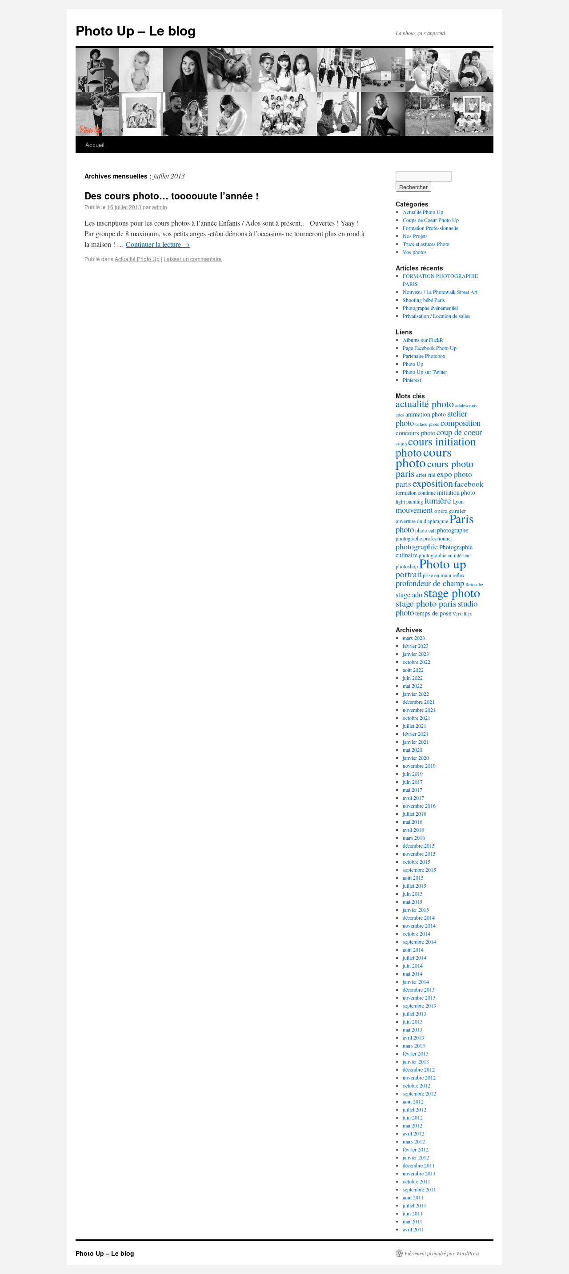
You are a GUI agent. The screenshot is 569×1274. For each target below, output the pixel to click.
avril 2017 (413, 797)
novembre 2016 (419, 805)
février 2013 (416, 1053)
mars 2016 (414, 837)
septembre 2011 (419, 1189)
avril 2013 (413, 1037)
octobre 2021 (416, 717)
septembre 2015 (419, 869)
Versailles (462, 614)
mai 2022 (412, 685)
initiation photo (456, 492)
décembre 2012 (419, 1069)
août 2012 (413, 1101)
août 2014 (413, 949)
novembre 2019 (419, 765)
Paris (461, 518)
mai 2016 (412, 821)
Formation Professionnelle (430, 227)
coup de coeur (459, 432)
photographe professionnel (424, 538)
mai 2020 (412, 749)
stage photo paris (426, 603)
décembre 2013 (419, 989)
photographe (452, 530)
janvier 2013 (416, 1061)
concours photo (415, 432)
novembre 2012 (419, 1077)
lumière (438, 500)
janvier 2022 (416, 693)
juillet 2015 (414, 885)
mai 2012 (412, 1125)
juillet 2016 (414, 813)
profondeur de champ (430, 582)
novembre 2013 (419, 997)
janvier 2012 (416, 1157)
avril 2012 (413, 1133)
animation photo (425, 414)
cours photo (424, 457)
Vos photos (415, 251)
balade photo (427, 424)
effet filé (426, 475)
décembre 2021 (419, 701)
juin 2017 (413, 781)
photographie (417, 546)
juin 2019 (413, 773)
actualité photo (425, 403)
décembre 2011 (419, 1165)
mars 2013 (414, 1045)
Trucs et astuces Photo (426, 243)
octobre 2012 (416, 1085)
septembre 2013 (419, 1005)
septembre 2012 (419, 1093)
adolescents (466, 405)
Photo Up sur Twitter (425, 371)
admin (159, 206)
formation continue (416, 492)
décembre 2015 (419, 845)
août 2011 (413, 1197)
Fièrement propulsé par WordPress (442, 1253)
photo (405, 529)
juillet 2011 (414, 1205)
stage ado (409, 594)
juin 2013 (413, 1021)
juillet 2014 (414, 957)
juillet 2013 (414, 1013)
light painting (409, 501)
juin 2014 (413, 965)
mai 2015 (412, 901)
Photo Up (413, 363)
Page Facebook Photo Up (430, 347)
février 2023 (416, 645)
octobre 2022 (416, 661)
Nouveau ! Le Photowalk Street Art (440, 291)
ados (400, 415)
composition (461, 422)
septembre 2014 (419, 941)
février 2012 (416, 1149)
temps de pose (433, 613)
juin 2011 (413, 1213)
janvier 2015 (416, 909)
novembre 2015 (419, 853)
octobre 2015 (416, 861)
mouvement (414, 509)
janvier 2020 (416, 757)
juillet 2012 (414, 1109)
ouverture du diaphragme (422, 521)
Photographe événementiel (430, 307)
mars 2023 (414, 637)
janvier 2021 (416, 741)
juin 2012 (413, 1117)
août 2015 (413, 877)
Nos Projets (415, 235)
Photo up (442, 563)
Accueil (94, 144)
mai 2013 (412, 1029)
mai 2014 (412, 973)
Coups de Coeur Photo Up (431, 219)
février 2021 (416, 733)
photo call (425, 530)
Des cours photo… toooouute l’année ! (171, 195)
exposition (433, 482)
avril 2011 (413, 1229)
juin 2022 (413, 677)
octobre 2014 (416, 933)
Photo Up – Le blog (136, 30)
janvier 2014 (416, 981)
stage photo (452, 592)
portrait (408, 574)
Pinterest (412, 379)
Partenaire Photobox (424, 355)
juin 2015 (413, 893)
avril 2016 (413, 829)
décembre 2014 (419, 917)
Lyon (458, 501)
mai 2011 (412, 1221)
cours (401, 443)
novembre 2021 (419, 709)
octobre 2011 (416, 1181)
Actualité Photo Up (137, 258)
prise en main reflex (444, 575)
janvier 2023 (416, 653)
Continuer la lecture (158, 244)
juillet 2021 (414, 725)
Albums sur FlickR (423, 339)
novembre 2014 (419, 925)
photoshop (407, 566)
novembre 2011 (419, 1173)
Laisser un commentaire (193, 258)
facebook (469, 483)
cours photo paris (434, 468)
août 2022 (413, 669)
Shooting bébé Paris (424, 299)
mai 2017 (412, 789)
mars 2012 (414, 1141)
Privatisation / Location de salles (436, 315)
